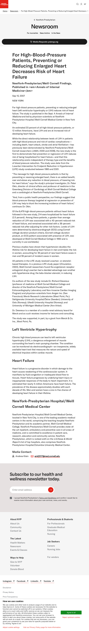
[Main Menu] (85, 4)
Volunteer (15, 565)
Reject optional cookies (71, 617)
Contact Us (15, 530)
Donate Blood (17, 569)
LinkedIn (36, 581)
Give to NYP (16, 561)
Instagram (9, 581)
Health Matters (17, 542)
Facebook (23, 581)
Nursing (51, 533)
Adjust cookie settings (11, 627)
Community (15, 527)
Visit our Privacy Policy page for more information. (42, 627)
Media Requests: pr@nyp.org (45, 42)
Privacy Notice (8, 592)
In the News (56, 33)
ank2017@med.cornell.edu (47, 456)
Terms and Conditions (47, 498)
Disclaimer (7, 588)
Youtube (49, 581)
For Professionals (56, 523)
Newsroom (14, 11)
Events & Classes (18, 549)
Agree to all (71, 612)
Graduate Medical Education (56, 529)
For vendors (53, 557)
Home (5, 11)
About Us (14, 523)
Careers (51, 545)
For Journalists (32, 33)
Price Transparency (10, 597)
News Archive (45, 33)
